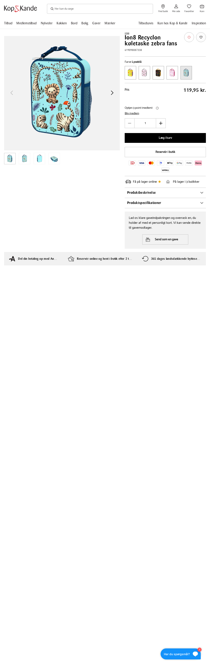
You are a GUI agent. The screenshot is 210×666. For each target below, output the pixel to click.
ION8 (127, 33)
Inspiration (199, 23)
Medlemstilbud (26, 23)
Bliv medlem (132, 113)
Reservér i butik (165, 151)
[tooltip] (189, 37)
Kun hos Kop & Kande (173, 23)
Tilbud (8, 23)
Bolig (84, 23)
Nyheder (47, 23)
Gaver (96, 23)
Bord (74, 23)
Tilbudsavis (145, 23)
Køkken (62, 23)
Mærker (110, 23)
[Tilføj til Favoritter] (201, 37)
